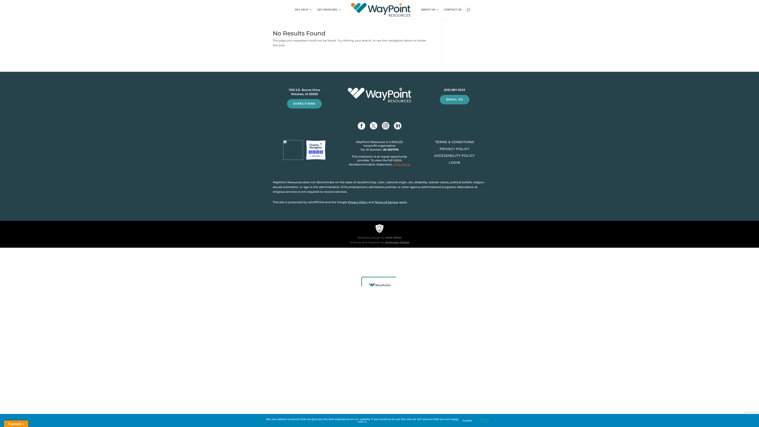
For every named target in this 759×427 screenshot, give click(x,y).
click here (401, 164)
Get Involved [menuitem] (327, 9)
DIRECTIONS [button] (304, 103)
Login (454, 162)
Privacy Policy (358, 202)
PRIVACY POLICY (454, 149)
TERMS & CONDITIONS (454, 142)
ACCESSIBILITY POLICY (454, 156)
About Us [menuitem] (428, 9)
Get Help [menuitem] (301, 9)
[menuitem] (381, 11)
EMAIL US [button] (454, 99)
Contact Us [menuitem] (453, 9)
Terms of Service (386, 202)
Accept (467, 420)
